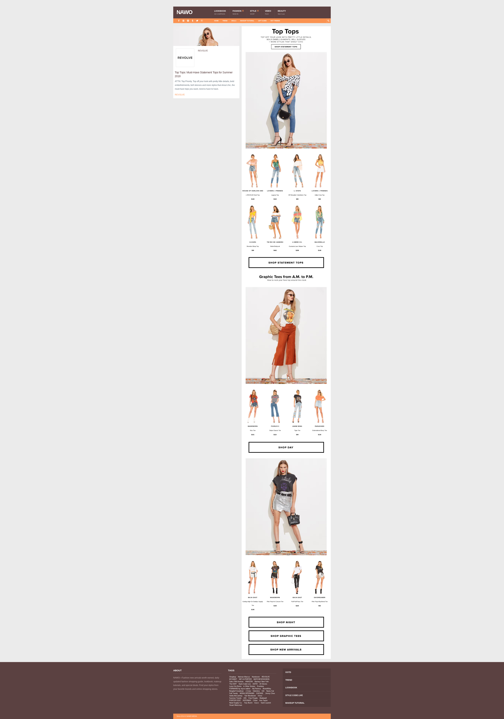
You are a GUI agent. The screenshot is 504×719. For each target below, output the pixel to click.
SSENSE (259, 693)
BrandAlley (267, 688)
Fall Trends (233, 693)
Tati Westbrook (250, 696)
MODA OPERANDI (247, 693)
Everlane (260, 686)
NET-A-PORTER (245, 679)
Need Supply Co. (235, 703)
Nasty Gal (270, 691)
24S (244, 698)
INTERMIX (247, 700)
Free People (253, 698)
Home (216, 21)
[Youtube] (202, 20)
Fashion (237, 12)
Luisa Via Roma (235, 686)
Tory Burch (248, 703)
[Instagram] (183, 20)
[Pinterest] (188, 20)
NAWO (184, 12)
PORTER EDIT (235, 700)
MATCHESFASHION (261, 679)
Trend (224, 21)
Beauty (282, 12)
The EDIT (233, 684)
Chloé (255, 700)
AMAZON (249, 681)
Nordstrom (256, 677)
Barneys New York (262, 681)
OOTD (255, 684)
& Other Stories (249, 686)
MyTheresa (256, 688)
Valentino (256, 691)
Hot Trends (275, 21)
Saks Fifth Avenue (236, 681)
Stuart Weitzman (235, 705)
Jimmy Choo (270, 693)
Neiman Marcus (244, 677)
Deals (233, 21)
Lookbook (220, 12)
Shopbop (232, 677)
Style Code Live (245, 684)
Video (268, 12)
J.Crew (248, 691)
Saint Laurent (266, 703)
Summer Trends (235, 698)
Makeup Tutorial (247, 21)
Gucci (256, 703)
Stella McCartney (235, 696)
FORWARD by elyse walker (239, 688)
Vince (260, 696)
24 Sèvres (263, 684)
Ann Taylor (263, 700)
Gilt (263, 691)
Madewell (263, 698)
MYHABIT (233, 679)
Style (253, 12)
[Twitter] (197, 20)
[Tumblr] (192, 20)
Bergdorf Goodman (236, 691)
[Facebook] (179, 20)
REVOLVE (203, 51)
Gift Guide (262, 21)
